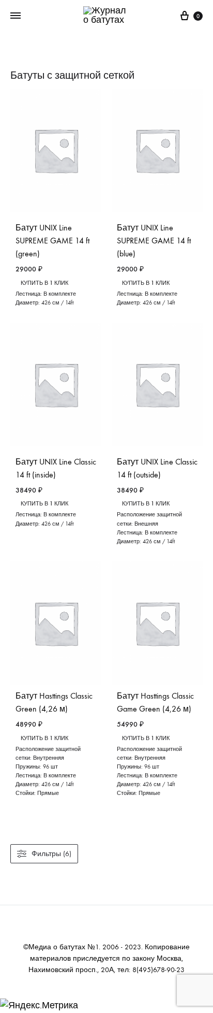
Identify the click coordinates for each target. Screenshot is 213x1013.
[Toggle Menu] (15, 16)
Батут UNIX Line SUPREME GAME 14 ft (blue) (154, 240)
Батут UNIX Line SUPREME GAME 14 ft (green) (52, 240)
